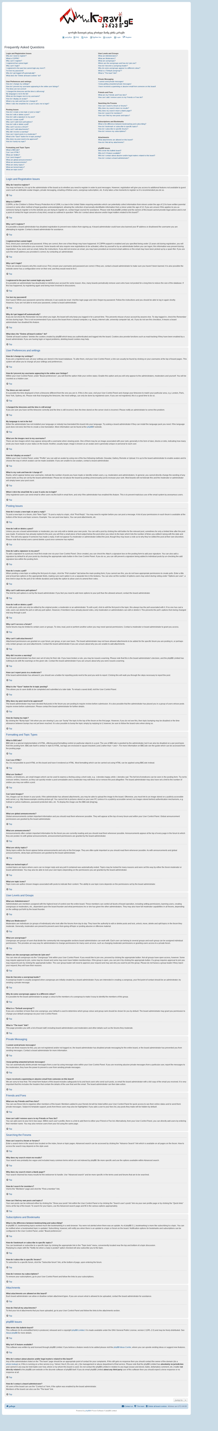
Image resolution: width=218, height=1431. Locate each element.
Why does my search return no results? (113, 108)
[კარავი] (96, 18)
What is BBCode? (13, 150)
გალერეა (68, 37)
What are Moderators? (107, 58)
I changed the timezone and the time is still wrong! (25, 91)
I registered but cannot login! (17, 63)
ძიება (86, 37)
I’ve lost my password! (14, 71)
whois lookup (12, 1364)
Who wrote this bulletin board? (109, 151)
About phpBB (12, 1333)
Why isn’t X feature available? (109, 153)
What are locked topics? (15, 167)
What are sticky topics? (15, 165)
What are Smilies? (13, 155)
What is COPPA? (12, 58)
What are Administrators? (108, 56)
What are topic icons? (14, 169)
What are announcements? (16, 162)
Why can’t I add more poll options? (19, 122)
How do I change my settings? (18, 84)
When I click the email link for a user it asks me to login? (27, 104)
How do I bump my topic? (16, 141)
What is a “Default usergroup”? (110, 71)
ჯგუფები (108, 37)
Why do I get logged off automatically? (20, 73)
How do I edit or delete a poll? (17, 124)
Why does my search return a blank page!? (115, 111)
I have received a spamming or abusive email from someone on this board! (127, 86)
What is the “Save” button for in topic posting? (23, 136)
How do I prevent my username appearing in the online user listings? (32, 86)
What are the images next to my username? (23, 96)
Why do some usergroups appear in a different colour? (119, 68)
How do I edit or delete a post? (18, 114)
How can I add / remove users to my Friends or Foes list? (120, 97)
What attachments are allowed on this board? (115, 140)
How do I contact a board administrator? (113, 158)
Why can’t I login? (13, 66)
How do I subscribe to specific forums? (113, 129)
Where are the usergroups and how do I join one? (117, 63)
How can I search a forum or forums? (112, 106)
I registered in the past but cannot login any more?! (25, 68)
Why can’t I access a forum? (17, 127)
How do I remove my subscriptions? (112, 131)
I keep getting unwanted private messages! (114, 84)
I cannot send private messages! (111, 81)
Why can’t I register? (14, 61)
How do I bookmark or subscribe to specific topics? (118, 126)
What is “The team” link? (107, 73)
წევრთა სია (97, 37)
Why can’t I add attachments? (17, 129)
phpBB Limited (78, 1330)
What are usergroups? (107, 61)
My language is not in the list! (17, 94)
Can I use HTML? (13, 152)
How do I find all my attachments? (111, 142)
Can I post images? (13, 157)
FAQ (77, 37)
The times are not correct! (16, 89)
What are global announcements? (19, 160)
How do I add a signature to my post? (20, 117)
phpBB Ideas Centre (122, 1347)
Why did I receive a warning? (17, 132)
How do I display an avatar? (17, 99)
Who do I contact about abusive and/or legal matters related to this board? (126, 155)
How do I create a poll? (15, 119)
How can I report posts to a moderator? (21, 134)
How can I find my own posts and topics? (114, 115)
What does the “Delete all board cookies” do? (23, 76)
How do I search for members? (110, 113)
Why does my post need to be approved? (22, 139)
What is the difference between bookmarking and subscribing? (122, 124)
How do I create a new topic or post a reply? (23, 112)
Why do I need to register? (16, 56)
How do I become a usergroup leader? (113, 66)
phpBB (90, 427)
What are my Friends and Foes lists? (112, 95)
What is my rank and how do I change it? (22, 101)
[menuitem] (117, 37)
